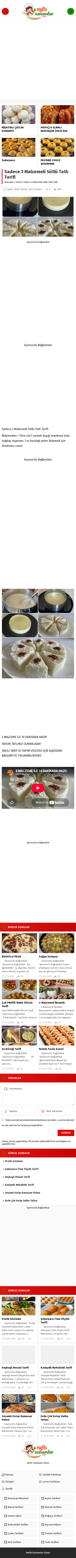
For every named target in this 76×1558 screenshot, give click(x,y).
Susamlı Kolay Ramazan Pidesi (22, 1192)
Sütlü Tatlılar (20, 189)
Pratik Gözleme (14, 1161)
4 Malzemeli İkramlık (52, 1002)
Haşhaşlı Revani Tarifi (17, 1177)
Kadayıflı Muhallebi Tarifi (19, 1184)
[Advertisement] (38, 62)
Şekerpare (8, 160)
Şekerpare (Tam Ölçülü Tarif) (21, 1169)
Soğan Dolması (48, 956)
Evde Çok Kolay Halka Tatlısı (21, 1200)
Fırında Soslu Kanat (51, 1049)
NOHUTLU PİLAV (11, 956)
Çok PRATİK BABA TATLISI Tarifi (17, 1004)
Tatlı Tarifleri (35, 189)
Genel (18, 182)
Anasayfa (8, 182)
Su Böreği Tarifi (11, 1049)
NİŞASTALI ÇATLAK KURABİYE (13, 129)
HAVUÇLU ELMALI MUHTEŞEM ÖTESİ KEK (54, 129)
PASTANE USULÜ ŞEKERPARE (50, 162)
